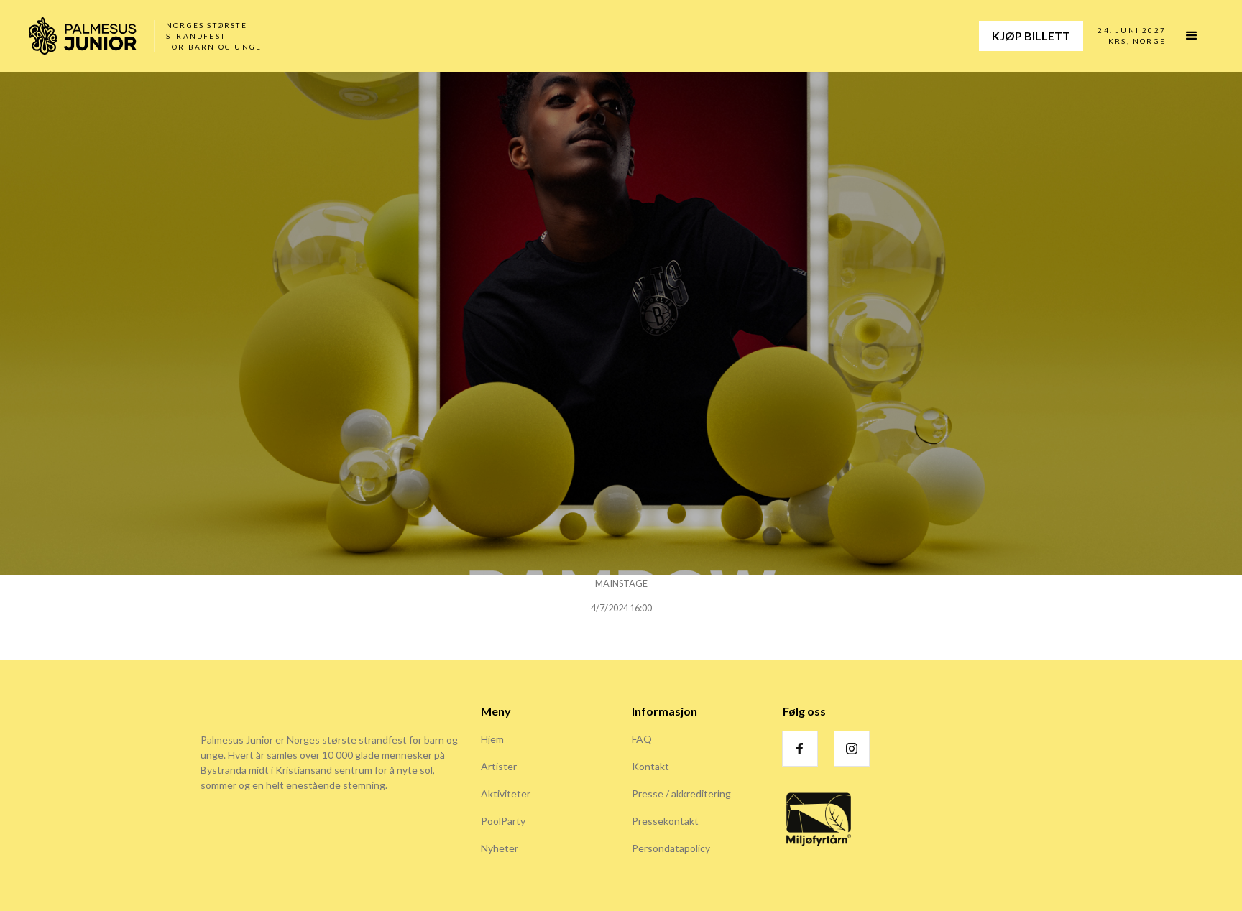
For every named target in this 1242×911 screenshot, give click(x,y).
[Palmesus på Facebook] (800, 748)
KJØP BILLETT (1031, 35)
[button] (1198, 35)
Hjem (492, 739)
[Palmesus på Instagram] (851, 748)
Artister (499, 766)
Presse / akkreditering (681, 793)
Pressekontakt (665, 821)
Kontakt (650, 766)
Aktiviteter (505, 793)
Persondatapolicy (671, 848)
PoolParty (503, 821)
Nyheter (499, 848)
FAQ (642, 739)
